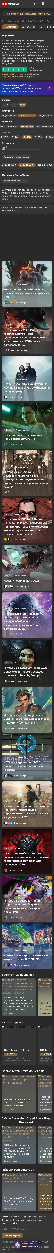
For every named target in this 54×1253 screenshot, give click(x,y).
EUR (6, 105)
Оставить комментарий (18, 350)
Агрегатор (13, 21)
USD (14, 105)
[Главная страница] (10, 4)
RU (16, 1223)
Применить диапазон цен (16, 157)
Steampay (12, 126)
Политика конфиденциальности (27, 1220)
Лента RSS (7, 1223)
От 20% (15, 137)
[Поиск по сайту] (35, 4)
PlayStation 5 (8, 115)
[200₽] (4, 149)
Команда (32, 1217)
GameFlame (27, 126)
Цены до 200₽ (27, 165)
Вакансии (42, 1217)
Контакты (6, 1220)
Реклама (15, 1217)
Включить (7, 1249)
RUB (22, 105)
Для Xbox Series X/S (32, 21)
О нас (23, 1217)
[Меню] (50, 4)
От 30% (27, 137)
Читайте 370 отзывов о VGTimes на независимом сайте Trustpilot (20, 75)
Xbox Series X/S (27, 115)
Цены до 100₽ (9, 165)
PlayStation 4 (45, 115)
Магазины (30, 27)
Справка (6, 1217)
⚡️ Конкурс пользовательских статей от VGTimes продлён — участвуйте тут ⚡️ (28, 13)
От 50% (38, 137)
